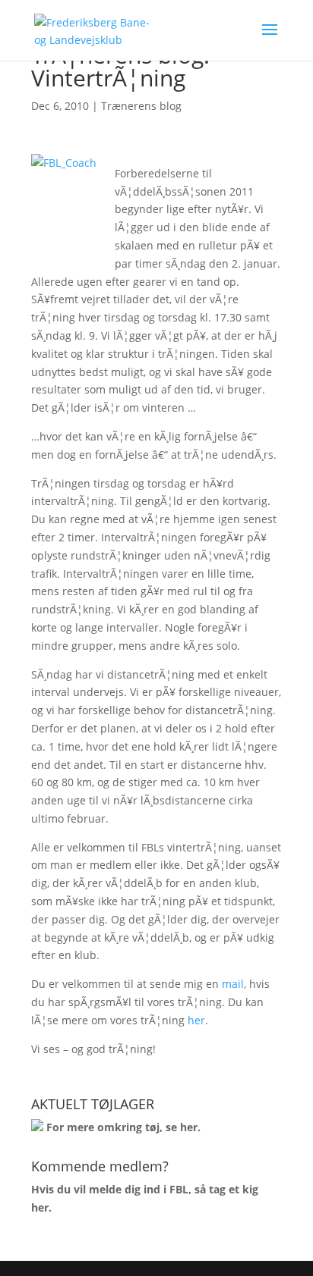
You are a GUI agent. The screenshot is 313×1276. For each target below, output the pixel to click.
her (196, 1020)
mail (233, 984)
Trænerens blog (141, 106)
